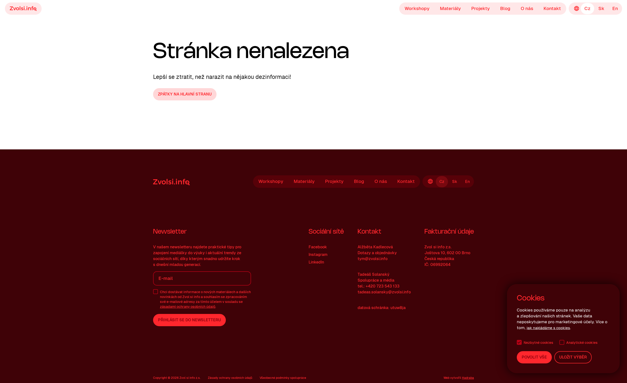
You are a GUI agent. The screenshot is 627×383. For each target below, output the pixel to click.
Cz (587, 8)
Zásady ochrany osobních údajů (230, 378)
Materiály (450, 8)
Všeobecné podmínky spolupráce (283, 378)
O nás (527, 8)
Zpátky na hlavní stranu (185, 94)
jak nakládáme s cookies (548, 328)
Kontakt (552, 8)
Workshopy (417, 8)
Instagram (318, 254)
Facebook (318, 247)
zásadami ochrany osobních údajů (187, 307)
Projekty (480, 8)
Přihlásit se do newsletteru (189, 320)
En (615, 8)
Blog (505, 8)
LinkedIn (316, 262)
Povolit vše (534, 357)
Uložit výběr (573, 357)
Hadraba (468, 378)
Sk (601, 8)
